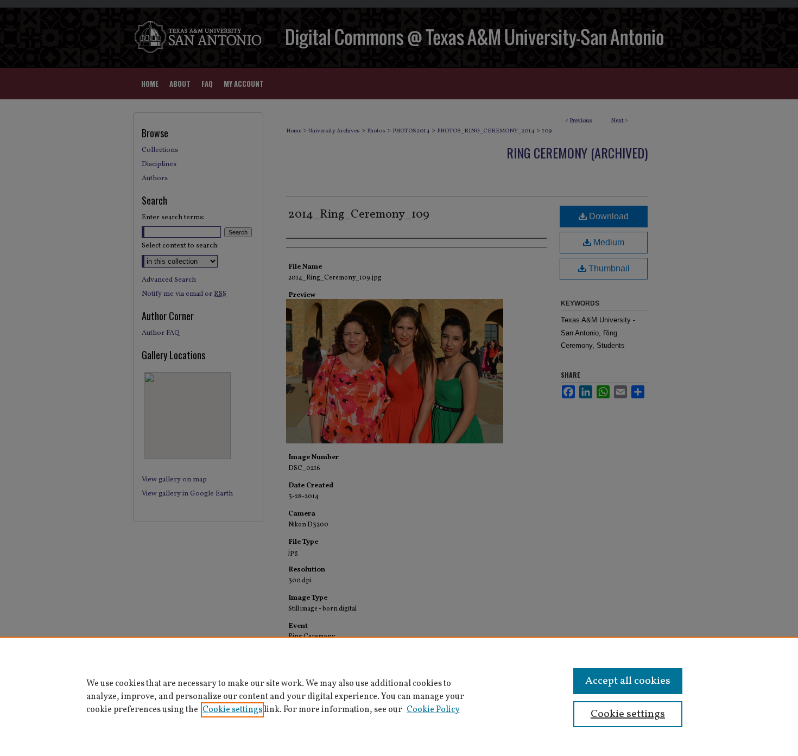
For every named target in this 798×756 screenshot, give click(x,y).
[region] (399, 696)
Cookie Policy (433, 710)
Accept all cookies (627, 681)
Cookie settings (232, 710)
